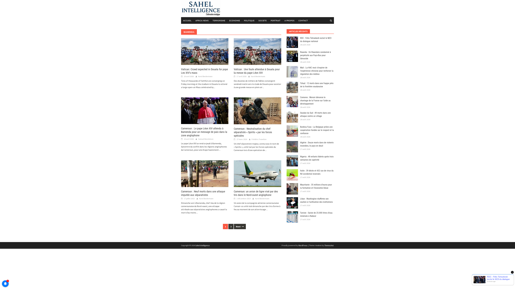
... (214, 87)
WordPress (302, 245)
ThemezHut (329, 245)
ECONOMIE (234, 20)
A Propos (289, 20)
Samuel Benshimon (205, 139)
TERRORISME (219, 20)
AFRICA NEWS (202, 20)
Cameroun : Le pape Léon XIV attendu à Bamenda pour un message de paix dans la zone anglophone (204, 132)
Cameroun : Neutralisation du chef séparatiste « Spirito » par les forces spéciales (253, 132)
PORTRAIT (275, 20)
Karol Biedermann (205, 76)
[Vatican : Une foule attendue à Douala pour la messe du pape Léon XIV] (257, 51)
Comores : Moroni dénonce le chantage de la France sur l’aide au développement (315, 100)
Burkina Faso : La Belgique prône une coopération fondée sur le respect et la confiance (317, 130)
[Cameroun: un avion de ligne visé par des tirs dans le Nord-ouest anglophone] (257, 173)
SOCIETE (262, 20)
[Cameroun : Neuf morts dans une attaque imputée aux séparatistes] (204, 173)
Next (238, 226)
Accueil (187, 20)
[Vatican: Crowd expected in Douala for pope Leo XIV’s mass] (204, 51)
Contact (303, 20)
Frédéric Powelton (259, 139)
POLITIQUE (249, 20)
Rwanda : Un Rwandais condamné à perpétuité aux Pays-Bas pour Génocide (315, 55)
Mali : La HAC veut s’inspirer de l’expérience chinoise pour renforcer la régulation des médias (316, 70)
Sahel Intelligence (202, 245)
